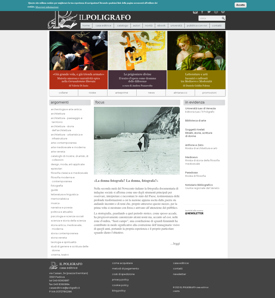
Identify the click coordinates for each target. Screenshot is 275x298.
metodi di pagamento (125, 268)
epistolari (56, 168)
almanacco (180, 92)
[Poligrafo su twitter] (209, 11)
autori (136, 25)
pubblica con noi (197, 25)
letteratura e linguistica (64, 194)
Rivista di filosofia (195, 174)
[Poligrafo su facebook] (202, 11)
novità (148, 25)
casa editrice (181, 263)
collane (63, 92)
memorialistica (60, 198)
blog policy (119, 290)
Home (86, 25)
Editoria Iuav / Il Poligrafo (200, 110)
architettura (58, 113)
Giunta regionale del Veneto (202, 186)
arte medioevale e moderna (68, 147)
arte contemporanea (64, 142)
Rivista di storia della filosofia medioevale (202, 160)
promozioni (209, 92)
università (176, 25)
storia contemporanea (64, 233)
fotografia (57, 185)
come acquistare (122, 263)
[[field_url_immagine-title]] (78, 59)
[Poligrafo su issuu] (223, 11)
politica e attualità (62, 211)
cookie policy (120, 285)
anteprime (121, 92)
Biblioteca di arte (195, 120)
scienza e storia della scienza (68, 220)
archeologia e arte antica (66, 109)
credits (176, 291)
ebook (161, 25)
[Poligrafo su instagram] (216, 11)
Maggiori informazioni (47, 7)
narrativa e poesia (61, 207)
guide (54, 189)
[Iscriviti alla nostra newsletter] (195, 11)
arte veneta (58, 151)
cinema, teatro (60, 254)
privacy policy (120, 279)
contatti (216, 25)
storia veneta (59, 237)
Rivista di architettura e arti (201, 146)
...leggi (175, 243)
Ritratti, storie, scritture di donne (198, 132)
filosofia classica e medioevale (69, 172)
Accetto (240, 5)
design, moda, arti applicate (68, 164)
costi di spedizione (123, 274)
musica (55, 203)
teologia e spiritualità (63, 242)
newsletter (179, 274)
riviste (92, 92)
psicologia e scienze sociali (67, 216)
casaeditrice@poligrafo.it (64, 287)
